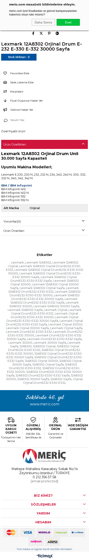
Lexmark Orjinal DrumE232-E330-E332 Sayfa (44, 322)
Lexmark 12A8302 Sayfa (25, 310)
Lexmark (17, 262)
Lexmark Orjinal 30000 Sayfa (27, 328)
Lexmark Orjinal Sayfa (66, 328)
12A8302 (26, 346)
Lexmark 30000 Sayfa (50, 342)
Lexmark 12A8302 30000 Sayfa (56, 306)
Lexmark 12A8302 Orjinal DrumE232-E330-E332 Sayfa (43, 278)
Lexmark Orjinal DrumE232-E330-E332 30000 (44, 315)
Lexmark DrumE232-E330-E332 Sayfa (54, 339)
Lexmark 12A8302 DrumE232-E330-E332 (43, 289)
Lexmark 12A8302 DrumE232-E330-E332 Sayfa (44, 300)
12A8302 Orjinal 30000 (41, 361)
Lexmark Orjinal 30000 (65, 324)
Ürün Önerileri (13, 231)
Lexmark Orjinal (55, 310)
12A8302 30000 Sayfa (33, 379)
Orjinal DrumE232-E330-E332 (44, 382)
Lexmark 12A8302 (38, 262)
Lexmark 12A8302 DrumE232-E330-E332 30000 (45, 293)
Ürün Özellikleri (14, 144)
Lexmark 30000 (20, 342)
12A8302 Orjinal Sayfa (48, 364)
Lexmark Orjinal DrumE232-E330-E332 (46, 311)
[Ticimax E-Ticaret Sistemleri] (45, 556)
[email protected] (44, 481)
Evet (68, 22)
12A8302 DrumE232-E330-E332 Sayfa (43, 375)
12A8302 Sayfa (60, 379)
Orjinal (77, 379)
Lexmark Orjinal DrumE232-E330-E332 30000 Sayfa (42, 318)
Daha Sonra (43, 22)
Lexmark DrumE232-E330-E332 (29, 331)
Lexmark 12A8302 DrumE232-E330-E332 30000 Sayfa (45, 297)
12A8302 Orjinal (44, 346)
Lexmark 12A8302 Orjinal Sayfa (42, 288)
